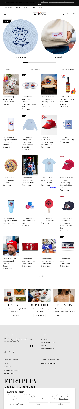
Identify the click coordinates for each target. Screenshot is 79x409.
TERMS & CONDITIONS (47, 349)
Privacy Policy (63, 399)
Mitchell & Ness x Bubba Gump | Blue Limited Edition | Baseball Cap (67, 223)
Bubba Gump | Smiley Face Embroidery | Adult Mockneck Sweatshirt (28, 142)
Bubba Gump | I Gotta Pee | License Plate (66, 261)
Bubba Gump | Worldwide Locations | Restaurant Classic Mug (29, 101)
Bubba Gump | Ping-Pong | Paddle (48, 219)
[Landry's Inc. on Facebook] (9, 352)
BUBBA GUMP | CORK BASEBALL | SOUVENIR (10, 180)
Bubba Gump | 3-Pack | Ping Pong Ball (28, 220)
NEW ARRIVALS (8, 8)
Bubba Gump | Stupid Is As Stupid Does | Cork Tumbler (10, 141)
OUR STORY (44, 339)
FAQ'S (6, 364)
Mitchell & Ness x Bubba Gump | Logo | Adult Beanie (9, 262)
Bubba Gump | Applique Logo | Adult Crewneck (28, 180)
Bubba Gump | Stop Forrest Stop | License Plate (29, 261)
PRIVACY (43, 346)
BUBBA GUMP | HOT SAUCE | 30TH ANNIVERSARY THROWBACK (67, 100)
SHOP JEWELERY (64, 316)
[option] (39, 3)
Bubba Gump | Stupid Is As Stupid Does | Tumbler (10, 220)
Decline (60, 404)
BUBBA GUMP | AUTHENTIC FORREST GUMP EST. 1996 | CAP (47, 141)
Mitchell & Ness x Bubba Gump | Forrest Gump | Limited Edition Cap (66, 182)
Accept (38, 404)
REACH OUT (7, 367)
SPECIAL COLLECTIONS (23, 8)
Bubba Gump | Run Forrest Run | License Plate (48, 261)
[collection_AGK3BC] (58, 36)
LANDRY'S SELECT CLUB (48, 342)
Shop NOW (39, 316)
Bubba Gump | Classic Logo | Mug (67, 138)
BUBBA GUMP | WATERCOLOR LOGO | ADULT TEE (48, 180)
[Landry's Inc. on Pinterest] (13, 352)
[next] (42, 276)
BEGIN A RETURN (9, 373)
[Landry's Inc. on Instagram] (5, 352)
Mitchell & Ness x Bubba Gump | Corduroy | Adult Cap (47, 100)
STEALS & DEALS (37, 8)
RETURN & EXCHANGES (11, 370)
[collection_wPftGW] (20, 36)
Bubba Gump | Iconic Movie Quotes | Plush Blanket (8, 100)
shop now (15, 316)
